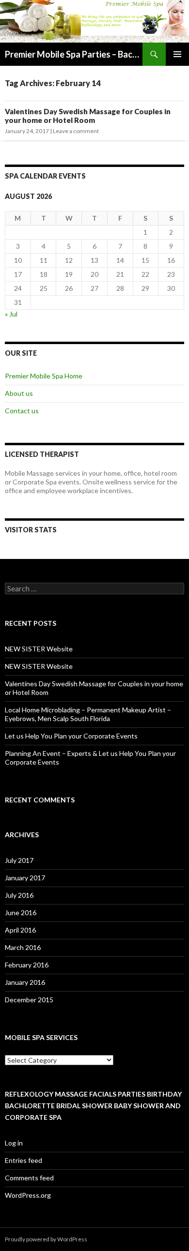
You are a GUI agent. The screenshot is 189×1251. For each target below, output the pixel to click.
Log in (14, 1143)
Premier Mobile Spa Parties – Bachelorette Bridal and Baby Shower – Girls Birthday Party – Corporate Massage (73, 54)
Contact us (22, 411)
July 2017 (19, 860)
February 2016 (26, 965)
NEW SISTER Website (39, 649)
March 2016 (23, 947)
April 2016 (20, 930)
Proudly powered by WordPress (46, 1239)
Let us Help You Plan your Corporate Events (71, 736)
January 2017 (25, 878)
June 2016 (20, 912)
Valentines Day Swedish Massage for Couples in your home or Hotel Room (88, 115)
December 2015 (29, 999)
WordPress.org (28, 1195)
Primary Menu (177, 54)
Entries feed (23, 1160)
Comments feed (29, 1178)
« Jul (11, 314)
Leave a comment (76, 131)
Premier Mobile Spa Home (43, 376)
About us (19, 393)
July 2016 (19, 895)
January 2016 (25, 982)
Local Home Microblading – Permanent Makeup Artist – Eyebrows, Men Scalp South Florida (88, 714)
